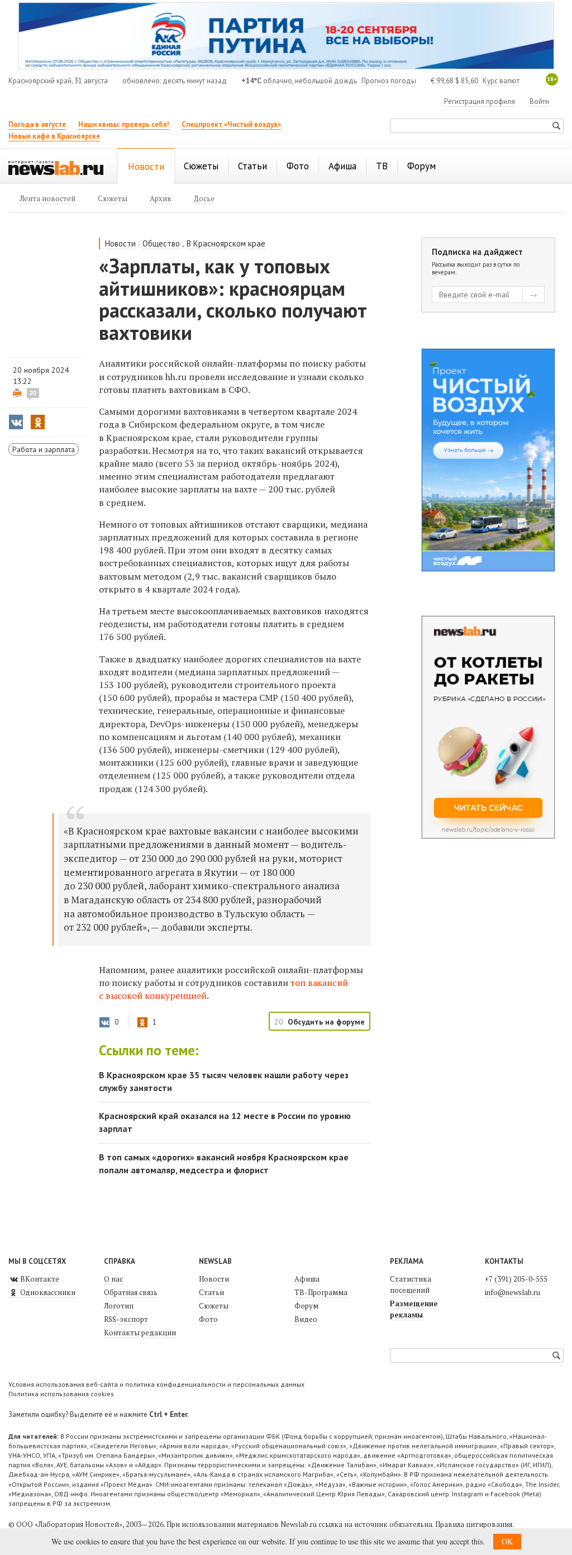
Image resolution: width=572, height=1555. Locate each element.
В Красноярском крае (226, 243)
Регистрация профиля (479, 101)
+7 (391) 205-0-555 (516, 1279)
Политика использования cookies (61, 1394)
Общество (161, 243)
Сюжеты (213, 1306)
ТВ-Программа (320, 1292)
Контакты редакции (140, 1333)
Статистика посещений (410, 1284)
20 (33, 393)
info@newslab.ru (512, 1292)
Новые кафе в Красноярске (54, 136)
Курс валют (501, 81)
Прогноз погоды (388, 81)
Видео (305, 1319)
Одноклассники (46, 1292)
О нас (113, 1279)
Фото (208, 1319)
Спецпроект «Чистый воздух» (231, 124)
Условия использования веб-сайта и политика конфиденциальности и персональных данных (156, 1384)
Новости (120, 243)
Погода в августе (37, 124)
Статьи (211, 1292)
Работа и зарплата (43, 449)
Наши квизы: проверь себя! (123, 124)
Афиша (307, 1279)
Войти (539, 101)
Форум (306, 1306)
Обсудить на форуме (326, 1022)
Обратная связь (131, 1292)
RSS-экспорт (126, 1319)
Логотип (119, 1306)
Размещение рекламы (414, 1309)
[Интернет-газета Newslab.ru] (55, 167)
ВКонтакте (38, 1279)
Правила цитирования (473, 1524)
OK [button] (507, 1541)
